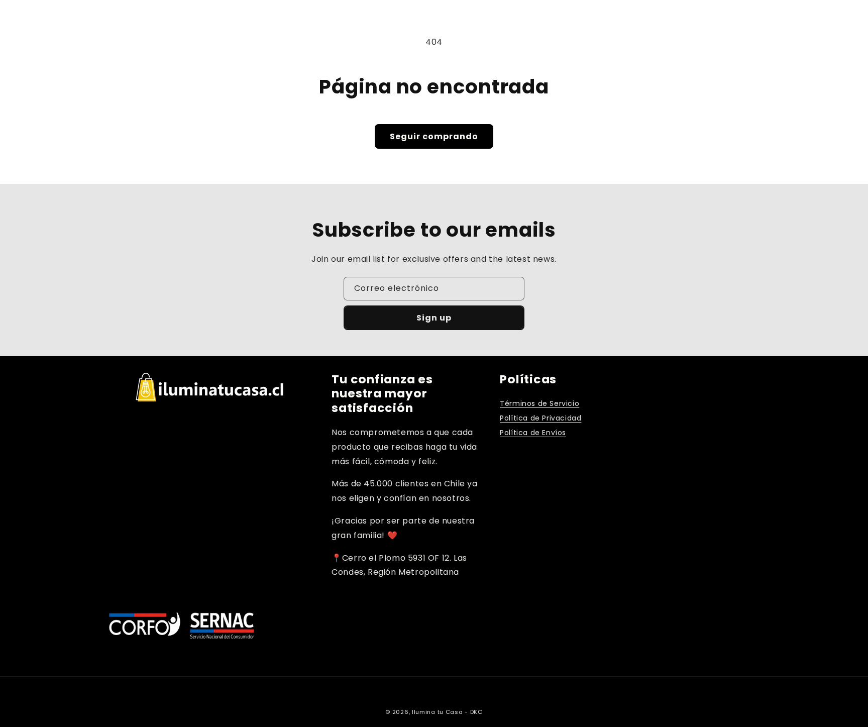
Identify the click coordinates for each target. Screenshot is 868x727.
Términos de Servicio (539, 403)
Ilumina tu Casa (437, 712)
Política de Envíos (533, 433)
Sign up (434, 318)
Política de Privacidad (540, 418)
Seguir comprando (434, 136)
